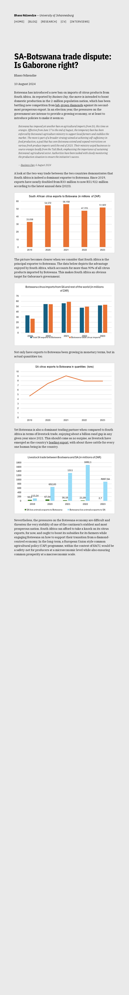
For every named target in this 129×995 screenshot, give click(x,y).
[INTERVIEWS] (80, 21)
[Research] (49, 21)
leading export (58, 442)
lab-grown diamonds (69, 105)
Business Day (27, 165)
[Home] (19, 21)
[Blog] (32, 21)
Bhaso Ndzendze (25, 15)
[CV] (63, 21)
